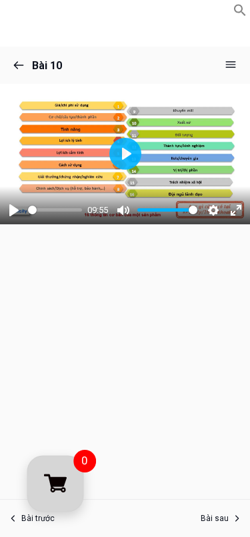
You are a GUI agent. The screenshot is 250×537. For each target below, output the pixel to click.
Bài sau (215, 518)
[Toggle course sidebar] (230, 64)
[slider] (55, 210)
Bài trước (38, 518)
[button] (240, 13)
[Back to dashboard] (18, 65)
